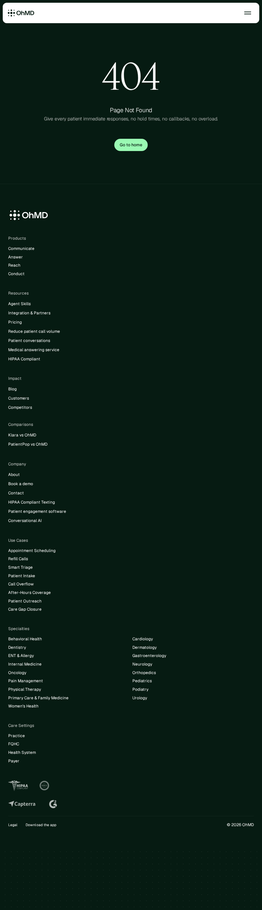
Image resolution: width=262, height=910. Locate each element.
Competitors (20, 407)
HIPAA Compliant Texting (31, 502)
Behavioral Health (25, 639)
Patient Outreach (25, 601)
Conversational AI (25, 520)
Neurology (142, 664)
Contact (16, 493)
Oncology (17, 672)
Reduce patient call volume (34, 331)
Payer (13, 761)
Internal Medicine (25, 664)
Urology (139, 698)
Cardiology (142, 639)
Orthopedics (144, 672)
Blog (12, 389)
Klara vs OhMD (22, 435)
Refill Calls (18, 559)
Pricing (15, 322)
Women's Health (23, 706)
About (14, 474)
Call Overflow (21, 584)
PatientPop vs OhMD (27, 444)
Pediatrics (142, 681)
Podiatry (140, 689)
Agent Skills (19, 304)
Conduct (16, 274)
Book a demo (20, 484)
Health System (22, 752)
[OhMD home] (21, 13)
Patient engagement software (37, 511)
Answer (15, 257)
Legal (12, 824)
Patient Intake (21, 576)
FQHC (13, 744)
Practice (16, 736)
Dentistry (17, 647)
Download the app (41, 824)
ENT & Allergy (21, 655)
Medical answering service (33, 350)
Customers (18, 398)
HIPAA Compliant (24, 359)
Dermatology (144, 647)
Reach (14, 265)
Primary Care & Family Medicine (38, 698)
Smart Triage (20, 567)
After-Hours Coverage (29, 592)
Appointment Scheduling (32, 550)
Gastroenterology (149, 655)
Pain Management (25, 681)
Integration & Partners (29, 313)
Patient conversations (29, 340)
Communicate (21, 248)
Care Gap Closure (25, 609)
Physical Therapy (24, 689)
